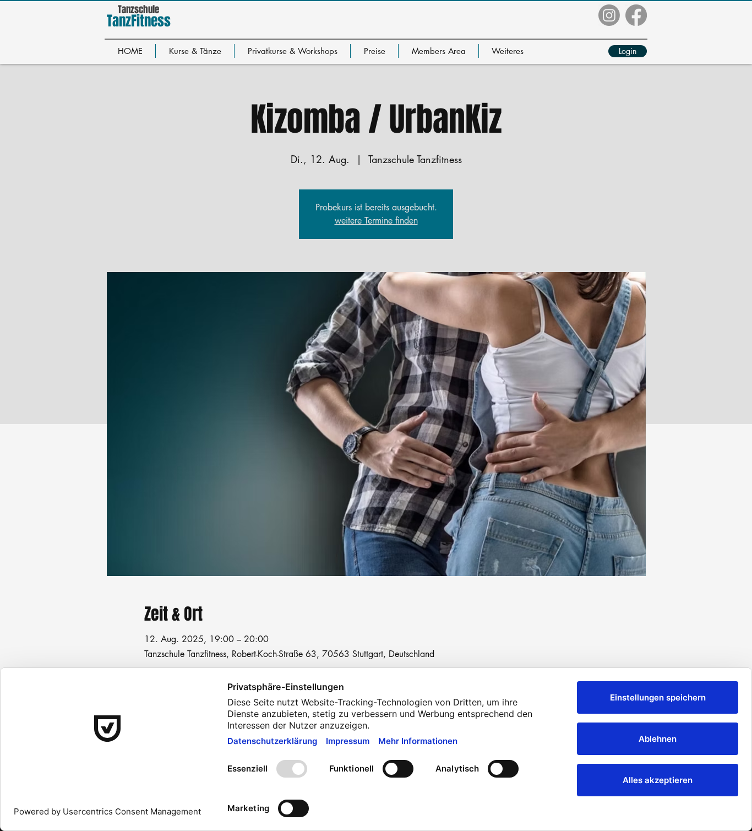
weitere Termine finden (376, 220)
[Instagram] (609, 15)
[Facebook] (636, 15)
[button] (195, 51)
